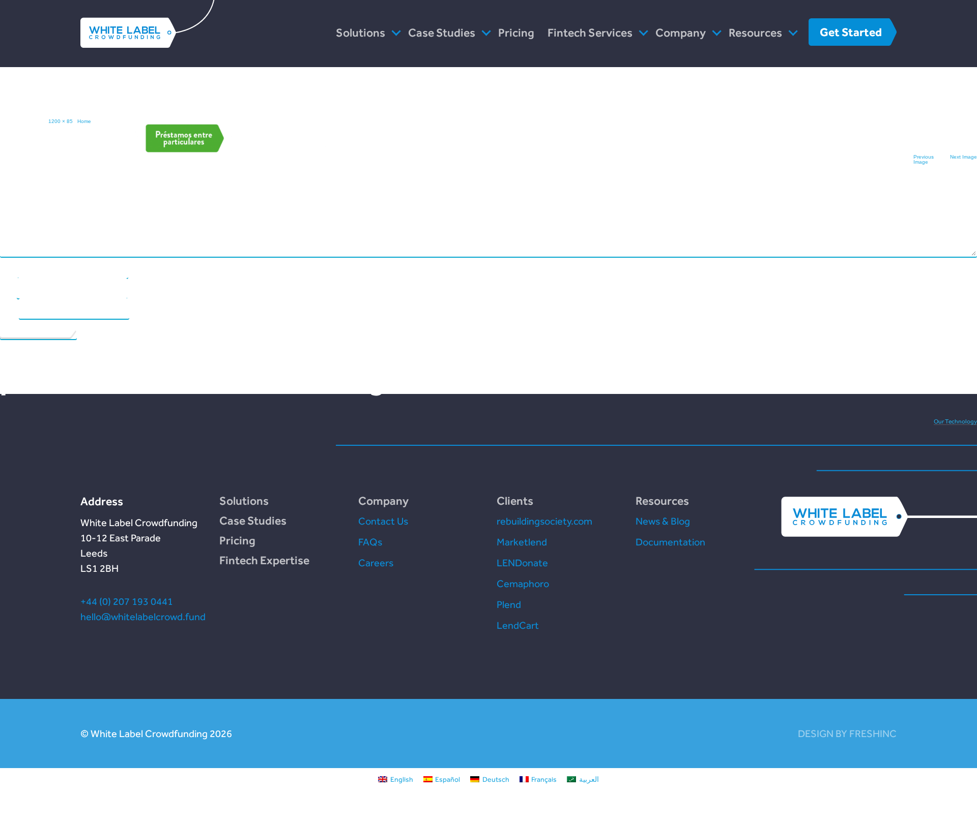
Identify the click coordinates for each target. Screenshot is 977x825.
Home (84, 121)
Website (9, 308)
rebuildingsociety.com (544, 521)
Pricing (516, 32)
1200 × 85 (60, 121)
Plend (509, 604)
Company (680, 32)
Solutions (360, 32)
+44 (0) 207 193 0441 (126, 601)
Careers (375, 562)
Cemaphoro (523, 583)
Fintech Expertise (264, 560)
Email (8, 287)
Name (8, 267)
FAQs (370, 541)
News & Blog (663, 521)
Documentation (670, 541)
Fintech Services (590, 32)
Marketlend (522, 541)
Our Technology (955, 421)
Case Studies (441, 32)
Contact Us (383, 521)
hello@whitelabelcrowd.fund (143, 616)
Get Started (851, 32)
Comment (13, 185)
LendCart (518, 625)
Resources (755, 32)
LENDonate (522, 562)
